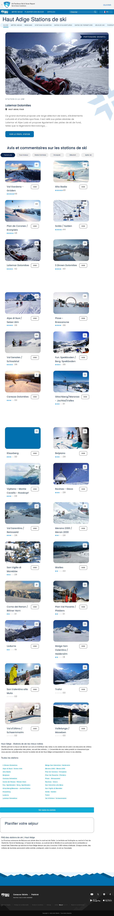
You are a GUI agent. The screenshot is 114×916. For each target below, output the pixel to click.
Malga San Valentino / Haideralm (57, 765)
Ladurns (6, 795)
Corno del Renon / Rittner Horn (14, 782)
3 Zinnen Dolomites (10, 765)
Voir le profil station (19, 134)
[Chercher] (95, 11)
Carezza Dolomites (10, 778)
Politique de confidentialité (21, 905)
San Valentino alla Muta (54, 785)
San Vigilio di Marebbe (53, 788)
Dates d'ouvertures (63, 25)
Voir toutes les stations (47, 810)
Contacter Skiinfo (20, 894)
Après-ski (88, 155)
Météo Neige (17, 12)
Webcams (28, 25)
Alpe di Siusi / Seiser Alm (12, 768)
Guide (5, 25)
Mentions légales (6, 905)
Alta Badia (7, 772)
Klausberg (6, 792)
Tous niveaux (23, 155)
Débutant (73, 155)
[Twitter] (98, 894)
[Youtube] (92, 894)
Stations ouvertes (43, 25)
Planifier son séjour (34, 12)
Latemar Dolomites (10, 798)
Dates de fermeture (84, 25)
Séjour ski (100, 25)
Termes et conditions (37, 905)
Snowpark (57, 155)
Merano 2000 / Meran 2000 (55, 768)
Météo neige (16, 25)
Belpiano (6, 775)
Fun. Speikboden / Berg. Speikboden (16, 785)
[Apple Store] (107, 900)
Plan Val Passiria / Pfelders (55, 775)
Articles (51, 12)
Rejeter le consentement (77, 905)
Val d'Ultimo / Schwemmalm (55, 798)
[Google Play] (95, 900)
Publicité (35, 894)
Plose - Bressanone (52, 778)
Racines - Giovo (51, 782)
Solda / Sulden (50, 792)
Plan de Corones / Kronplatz (56, 772)
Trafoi (47, 795)
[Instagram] (104, 894)
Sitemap (49, 905)
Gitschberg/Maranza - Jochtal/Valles (16, 788)
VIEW (35, 187)
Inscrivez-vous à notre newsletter (23, 897)
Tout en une (8, 155)
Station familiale (40, 155)
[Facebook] (110, 894)
